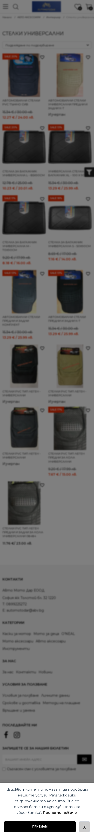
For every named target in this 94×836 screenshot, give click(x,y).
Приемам (39, 826)
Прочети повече (60, 812)
